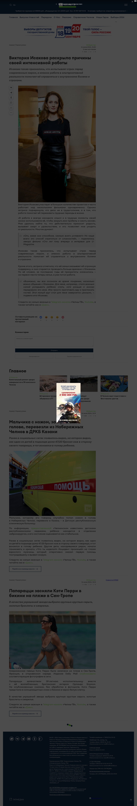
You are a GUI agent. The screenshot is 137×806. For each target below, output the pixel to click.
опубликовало (88, 673)
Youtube (89, 302)
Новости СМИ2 (112, 580)
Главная (13, 17)
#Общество (91, 45)
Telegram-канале (60, 302)
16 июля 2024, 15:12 (88, 582)
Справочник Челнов (83, 17)
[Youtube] (29, 739)
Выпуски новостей (29, 17)
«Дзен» (45, 304)
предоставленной (41, 528)
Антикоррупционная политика (99, 771)
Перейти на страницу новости (23, 569)
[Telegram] (11, 92)
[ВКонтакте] (11, 87)
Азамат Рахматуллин (17, 45)
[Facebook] (40, 739)
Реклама (66, 17)
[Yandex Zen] (12, 739)
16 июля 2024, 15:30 (88, 47)
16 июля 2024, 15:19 (88, 413)
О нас (57, 17)
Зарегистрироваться (74, 356)
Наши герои (102, 17)
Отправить (54, 350)
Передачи (46, 17)
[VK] (17, 739)
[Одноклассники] (11, 97)
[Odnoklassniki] (34, 739)
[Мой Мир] (11, 108)
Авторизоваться (34, 356)
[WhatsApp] (11, 103)
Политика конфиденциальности (60, 794)
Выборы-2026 (117, 17)
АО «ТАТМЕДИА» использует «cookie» (62, 787)
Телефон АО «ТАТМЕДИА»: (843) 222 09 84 (103, 774)
